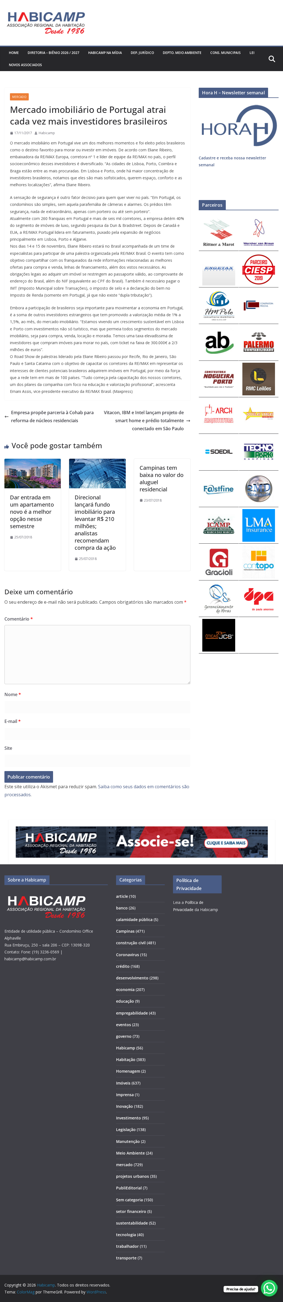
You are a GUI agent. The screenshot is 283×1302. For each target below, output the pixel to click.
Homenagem (128, 1071)
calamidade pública (134, 919)
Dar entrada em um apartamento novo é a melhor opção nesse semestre (32, 512)
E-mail (12, 721)
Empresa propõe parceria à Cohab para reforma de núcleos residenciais (52, 416)
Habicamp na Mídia (105, 52)
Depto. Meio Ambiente (182, 52)
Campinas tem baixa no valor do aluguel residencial (162, 478)
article (122, 896)
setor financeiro (131, 1211)
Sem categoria (129, 1199)
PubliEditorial (129, 1188)
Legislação (126, 1129)
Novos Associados (25, 65)
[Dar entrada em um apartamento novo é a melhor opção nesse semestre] (32, 463)
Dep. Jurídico (142, 52)
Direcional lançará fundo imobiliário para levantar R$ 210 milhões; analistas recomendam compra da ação (95, 522)
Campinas (125, 931)
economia (125, 989)
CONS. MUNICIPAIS (225, 52)
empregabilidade (132, 1013)
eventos (123, 1024)
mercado (19, 97)
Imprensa (125, 1094)
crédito (123, 966)
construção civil (131, 942)
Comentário (18, 619)
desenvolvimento (132, 978)
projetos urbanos (132, 1176)
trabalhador (127, 1246)
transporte (126, 1257)
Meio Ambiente (130, 1153)
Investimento (128, 1118)
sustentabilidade (132, 1223)
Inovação (124, 1106)
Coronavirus (127, 954)
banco (122, 908)
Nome (12, 694)
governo (124, 1036)
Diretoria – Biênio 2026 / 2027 (53, 52)
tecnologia (126, 1234)
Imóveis (123, 1083)
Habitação (125, 1059)
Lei (252, 52)
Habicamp (47, 133)
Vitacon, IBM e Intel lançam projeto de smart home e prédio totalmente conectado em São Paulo (144, 420)
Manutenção (128, 1141)
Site (8, 748)
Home (14, 52)
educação (125, 1001)
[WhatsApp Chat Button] (269, 1288)
